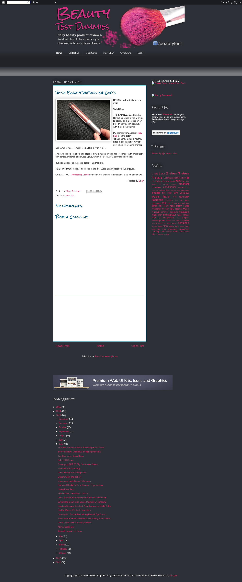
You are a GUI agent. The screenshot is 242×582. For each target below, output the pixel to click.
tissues (169, 232)
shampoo (183, 223)
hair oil (170, 203)
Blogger (173, 575)
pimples (185, 218)
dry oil (173, 190)
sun (159, 229)
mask (154, 215)
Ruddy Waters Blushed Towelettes (74, 510)
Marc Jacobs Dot (66, 527)
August (62, 435)
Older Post (137, 345)
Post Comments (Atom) (106, 356)
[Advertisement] (113, 68)
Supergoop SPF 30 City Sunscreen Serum (78, 464)
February (63, 549)
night (159, 218)
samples (185, 220)
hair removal (179, 203)
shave (154, 226)
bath (184, 178)
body (178, 181)
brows (154, 184)
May (61, 536)
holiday (165, 209)
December (64, 419)
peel (178, 218)
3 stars (66, 195)
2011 (58, 562)
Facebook (168, 114)
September (64, 431)
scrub (154, 223)
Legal (140, 53)
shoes (160, 226)
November (64, 423)
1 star (162, 173)
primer (162, 220)
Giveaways (125, 53)
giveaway (156, 203)
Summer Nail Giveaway (69, 468)
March (62, 544)
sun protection (169, 229)
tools (175, 231)
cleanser (184, 184)
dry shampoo (183, 190)
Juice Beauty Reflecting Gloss (72, 472)
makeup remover (160, 212)
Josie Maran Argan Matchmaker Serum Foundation (82, 497)
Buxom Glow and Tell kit (69, 477)
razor (178, 220)
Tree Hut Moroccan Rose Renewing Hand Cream (81, 447)
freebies (169, 200)
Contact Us (73, 53)
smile (182, 226)
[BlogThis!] (91, 191)
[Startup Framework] (162, 95)
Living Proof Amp (66, 489)
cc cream (164, 184)
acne (172, 178)
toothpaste (184, 231)
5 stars (167, 178)
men (160, 215)
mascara (184, 211)
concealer (156, 187)
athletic (178, 178)
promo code (170, 220)
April (61, 540)
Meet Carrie (91, 53)
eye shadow (181, 192)
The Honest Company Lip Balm (73, 493)
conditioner (169, 187)
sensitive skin (164, 223)
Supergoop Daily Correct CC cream (74, 481)
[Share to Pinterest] (100, 191)
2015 (58, 407)
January (63, 553)
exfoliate (156, 193)
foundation (184, 197)
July (61, 440)
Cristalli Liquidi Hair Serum (70, 531)
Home (59, 53)
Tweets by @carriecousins (164, 153)
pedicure (171, 218)
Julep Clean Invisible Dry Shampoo (74, 522)
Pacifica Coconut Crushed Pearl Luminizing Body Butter (84, 506)
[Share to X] (94, 191)
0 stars (155, 174)
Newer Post (62, 345)
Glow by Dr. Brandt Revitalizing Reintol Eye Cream (82, 514)
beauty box (163, 181)
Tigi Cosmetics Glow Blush (71, 456)
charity (174, 184)
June (61, 444)
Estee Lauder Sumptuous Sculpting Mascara (79, 451)
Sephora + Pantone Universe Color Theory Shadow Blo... (85, 518)
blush (172, 181)
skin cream (174, 226)
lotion (186, 208)
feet (174, 197)
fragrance (157, 199)
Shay (141, 181)
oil (164, 217)
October (63, 427)
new (154, 217)
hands (186, 206)
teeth (163, 231)
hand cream (176, 206)
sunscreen (184, 229)
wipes (154, 234)
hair (163, 203)
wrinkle (166, 234)
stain (153, 229)
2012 (58, 558)
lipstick (178, 209)
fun (176, 200)
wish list (160, 234)
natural (186, 215)
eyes (155, 196)
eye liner (167, 193)
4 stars (157, 177)
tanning (155, 231)
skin (165, 226)
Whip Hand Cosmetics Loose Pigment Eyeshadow (82, 502)
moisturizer (169, 214)
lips (72, 195)
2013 (58, 415)
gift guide (184, 200)
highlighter (156, 209)
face (166, 196)
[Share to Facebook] (97, 191)
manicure (174, 212)
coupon (181, 187)
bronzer (185, 181)
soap (186, 226)
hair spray (163, 206)
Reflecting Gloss (80, 174)
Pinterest (155, 220)
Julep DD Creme (66, 460)
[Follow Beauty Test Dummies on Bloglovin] (166, 134)
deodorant (162, 190)
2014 (58, 411)
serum (174, 223)
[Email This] (88, 191)
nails (179, 215)
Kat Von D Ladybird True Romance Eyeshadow (80, 485)
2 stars (171, 173)
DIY (168, 190)
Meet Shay (108, 53)
